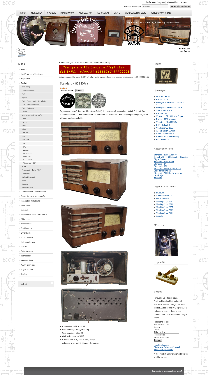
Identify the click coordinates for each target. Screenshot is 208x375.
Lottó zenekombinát (162, 171)
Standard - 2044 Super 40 (165, 155)
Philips (24, 126)
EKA (23, 94)
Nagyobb (161, 2)
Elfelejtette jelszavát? (163, 349)
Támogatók (26, 256)
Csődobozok (26, 228)
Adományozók (27, 251)
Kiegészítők (85, 13)
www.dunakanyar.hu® (173, 371)
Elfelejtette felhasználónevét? (167, 347)
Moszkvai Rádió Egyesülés (32, 115)
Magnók (51, 13)
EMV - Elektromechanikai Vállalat (34, 101)
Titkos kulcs (159, 332)
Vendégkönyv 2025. (161, 13)
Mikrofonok (67, 13)
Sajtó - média (27, 269)
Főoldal (24, 69)
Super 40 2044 (27, 160)
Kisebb (184, 2)
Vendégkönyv (27, 260)
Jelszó (157, 327)
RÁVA (24, 129)
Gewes (24, 112)
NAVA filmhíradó (28, 265)
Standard (25, 140)
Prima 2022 (26, 156)
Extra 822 (26, 150)
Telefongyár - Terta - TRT (31, 170)
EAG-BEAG (26, 87)
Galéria (24, 274)
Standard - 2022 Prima (164, 161)
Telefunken (26, 173)
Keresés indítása (180, 6)
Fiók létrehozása (161, 345)
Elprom (24, 98)
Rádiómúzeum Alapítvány (32, 74)
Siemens (25, 133)
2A (24, 144)
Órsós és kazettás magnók (33, 196)
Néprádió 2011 (27, 153)
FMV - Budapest (28, 108)
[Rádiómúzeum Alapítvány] (94, 73)
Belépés (157, 340)
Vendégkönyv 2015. (135, 13)
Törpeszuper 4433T (29, 163)
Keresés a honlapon (132, 6)
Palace (24, 122)
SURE (24, 166)
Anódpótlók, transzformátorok (34, 214)
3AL (24, 147)
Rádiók (22, 13)
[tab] (52, 282)
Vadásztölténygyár (28, 177)
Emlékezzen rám (161, 337)
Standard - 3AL (160, 166)
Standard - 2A (160, 164)
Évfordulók (25, 233)
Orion (24, 119)
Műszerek (36, 13)
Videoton (25, 184)
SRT (23, 136)
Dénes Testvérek (28, 91)
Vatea (24, 180)
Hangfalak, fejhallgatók (31, 201)
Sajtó (117, 13)
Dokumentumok (28, 242)
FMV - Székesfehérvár (30, 105)
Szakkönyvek (27, 237)
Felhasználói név (161, 322)
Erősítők (24, 210)
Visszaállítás (172, 2)
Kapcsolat (103, 13)
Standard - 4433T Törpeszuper (167, 168)
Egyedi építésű (27, 187)
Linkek (24, 246)
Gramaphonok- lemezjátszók (33, 192)
